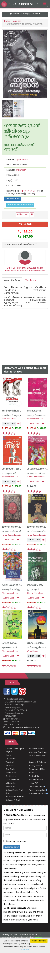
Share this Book (13, 199)
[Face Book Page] (7, 694)
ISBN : (16, 165)
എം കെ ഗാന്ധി (9, 647)
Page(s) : (12, 180)
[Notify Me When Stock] (18, 424)
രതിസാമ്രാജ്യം (34, 411)
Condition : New (13, 185)
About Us (33, 773)
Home (7, 21)
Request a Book (36, 780)
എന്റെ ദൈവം (10, 643)
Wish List (10, 766)
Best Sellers (11, 776)
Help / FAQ (33, 783)
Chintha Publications (35, 593)
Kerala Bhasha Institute (11, 535)
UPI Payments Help (37, 794)
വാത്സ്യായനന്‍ (9, 473)
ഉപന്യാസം (17, 21)
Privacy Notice (35, 766)
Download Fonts (36, 787)
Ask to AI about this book (20, 205)
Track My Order (12, 780)
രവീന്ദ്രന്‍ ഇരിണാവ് (36, 647)
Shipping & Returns (37, 762)
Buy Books (10, 769)
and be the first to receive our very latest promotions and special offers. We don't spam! (24, 817)
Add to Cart (22, 214)
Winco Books (32, 651)
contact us (24, 884)
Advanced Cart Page (38, 752)
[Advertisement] (25, 334)
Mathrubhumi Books (35, 419)
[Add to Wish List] (32, 215)
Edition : (12, 175)
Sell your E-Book (13, 800)
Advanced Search (36, 749)
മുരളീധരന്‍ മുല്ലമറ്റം (11, 415)
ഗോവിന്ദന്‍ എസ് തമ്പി (38, 531)
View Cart (10, 762)
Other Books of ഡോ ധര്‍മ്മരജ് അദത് (25, 268)
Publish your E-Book (15, 797)
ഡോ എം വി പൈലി (11, 531)
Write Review (31, 280)
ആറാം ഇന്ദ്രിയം (35, 643)
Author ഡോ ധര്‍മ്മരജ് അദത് (20, 245)
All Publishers (11, 783)
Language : (16, 170)
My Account (11, 759)
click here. (31, 892)
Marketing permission (16, 841)
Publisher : (17, 159)
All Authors (10, 787)
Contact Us (34, 776)
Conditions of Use (37, 769)
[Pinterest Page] (22, 694)
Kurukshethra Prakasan (36, 477)
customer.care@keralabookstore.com (22, 727)
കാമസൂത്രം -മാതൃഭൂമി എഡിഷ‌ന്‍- (20, 469)
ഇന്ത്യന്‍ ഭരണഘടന (13, 527)
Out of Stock (9, 424)
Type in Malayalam (37, 790)
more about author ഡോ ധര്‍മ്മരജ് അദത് (25, 271)
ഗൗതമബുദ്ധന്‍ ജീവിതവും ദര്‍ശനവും (22, 131)
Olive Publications (9, 419)
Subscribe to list (12, 847)
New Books (11, 773)
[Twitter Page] (14, 694)
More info (25, 949)
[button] (25, 14)
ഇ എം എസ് (33, 589)
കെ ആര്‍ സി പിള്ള (11, 589)
